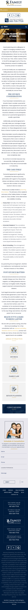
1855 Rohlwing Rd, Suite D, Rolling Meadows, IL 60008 (14, 537)
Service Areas (8, 492)
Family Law (14, 376)
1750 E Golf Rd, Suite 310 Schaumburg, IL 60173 (14, 503)
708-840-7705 (14, 533)
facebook (9, 548)
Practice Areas (20, 490)
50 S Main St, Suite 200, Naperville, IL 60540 (14, 510)
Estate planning (14, 396)
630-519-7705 (14, 513)
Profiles (10, 490)
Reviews (16, 492)
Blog (22, 492)
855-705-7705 (16, 21)
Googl (18, 15)
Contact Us (14, 494)
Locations (5, 10)
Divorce (14, 357)
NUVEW (6, 600)
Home (4, 490)
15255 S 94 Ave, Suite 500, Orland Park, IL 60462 (14, 529)
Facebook (9, 15)
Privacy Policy (13, 602)
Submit (7, 482)
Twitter (14, 15)
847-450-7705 (14, 506)
